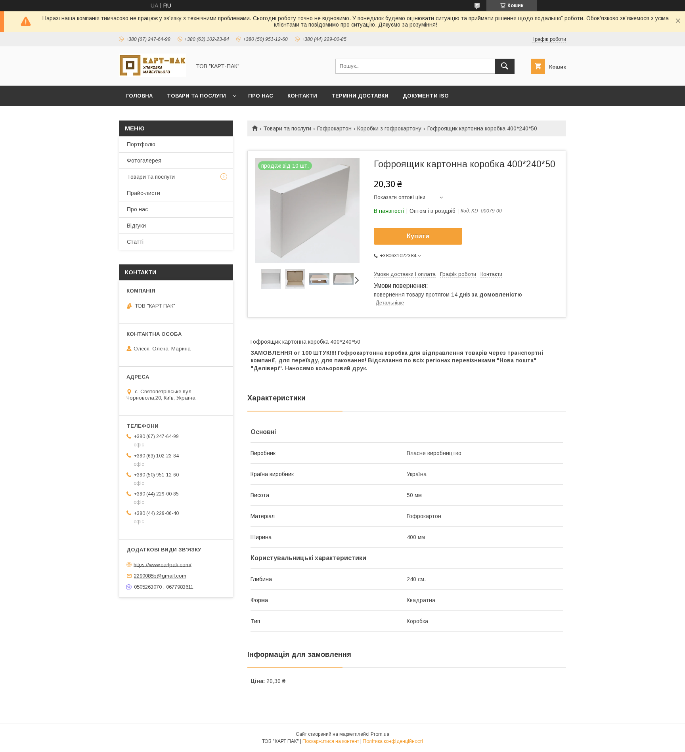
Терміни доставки (359, 96)
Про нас (260, 96)
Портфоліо (141, 144)
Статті (135, 242)
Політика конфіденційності (393, 741)
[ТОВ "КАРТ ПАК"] (152, 75)
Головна (139, 96)
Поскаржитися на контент (330, 741)
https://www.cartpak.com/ (162, 564)
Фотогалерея (144, 160)
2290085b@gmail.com (160, 576)
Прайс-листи (143, 193)
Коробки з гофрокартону (389, 128)
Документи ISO (426, 96)
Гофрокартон (334, 128)
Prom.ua (380, 734)
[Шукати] (505, 66)
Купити (418, 236)
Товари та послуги (196, 96)
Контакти (302, 96)
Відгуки (136, 225)
